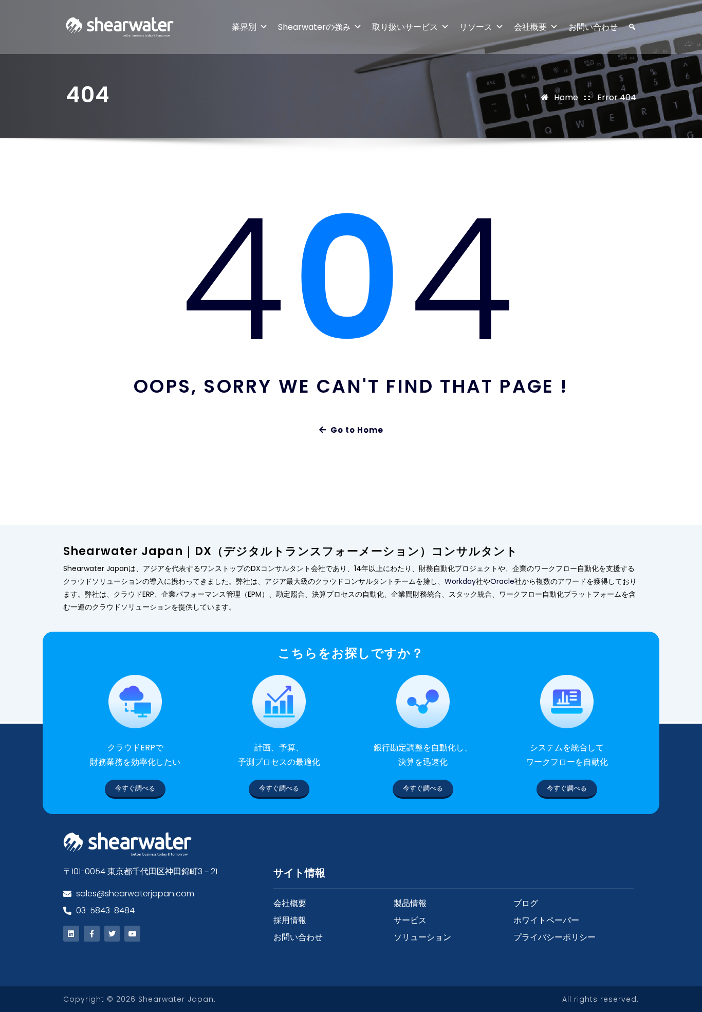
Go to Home (356, 430)
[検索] (627, 27)
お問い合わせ (593, 27)
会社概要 (530, 27)
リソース (475, 27)
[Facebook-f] (92, 934)
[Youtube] (132, 934)
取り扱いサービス (405, 27)
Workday (460, 581)
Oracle (502, 581)
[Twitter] (112, 934)
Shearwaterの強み (314, 27)
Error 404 (616, 97)
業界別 (244, 27)
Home (566, 97)
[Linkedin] (71, 934)
